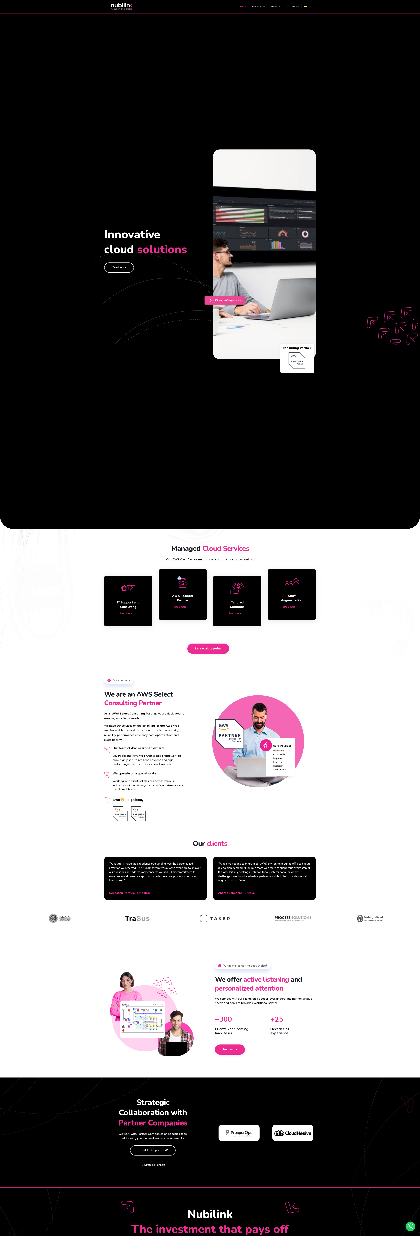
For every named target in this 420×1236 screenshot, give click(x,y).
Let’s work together (208, 648)
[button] (410, 1226)
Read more (119, 267)
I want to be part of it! (153, 1150)
